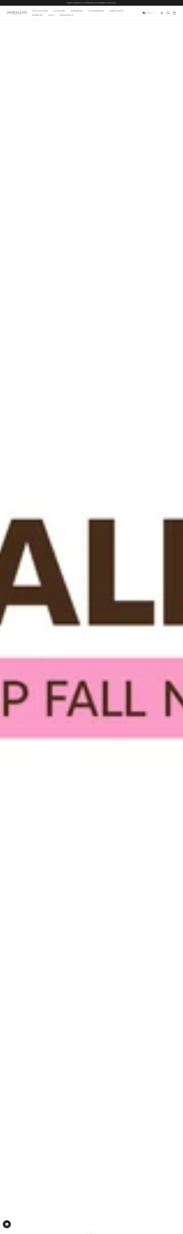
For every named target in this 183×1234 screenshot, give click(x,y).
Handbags (77, 11)
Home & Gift (117, 11)
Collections (40, 11)
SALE (51, 15)
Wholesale (66, 15)
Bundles (38, 15)
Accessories (96, 11)
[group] (91, 627)
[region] (91, 627)
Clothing (59, 11)
